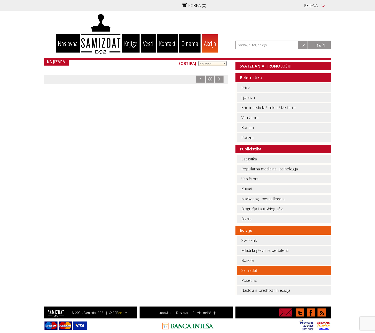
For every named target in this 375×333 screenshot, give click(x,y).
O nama (189, 43)
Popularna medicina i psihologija (269, 168)
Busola (247, 260)
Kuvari (246, 188)
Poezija (247, 137)
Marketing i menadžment (263, 198)
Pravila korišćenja (205, 313)
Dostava (182, 313)
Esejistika (249, 159)
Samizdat (249, 270)
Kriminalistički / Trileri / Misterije (268, 107)
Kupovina (164, 313)
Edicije (246, 230)
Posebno (249, 280)
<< (210, 79)
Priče (245, 87)
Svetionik (249, 240)
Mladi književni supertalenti (265, 250)
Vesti (148, 43)
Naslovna (68, 43)
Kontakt (167, 43)
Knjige (130, 43)
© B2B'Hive (118, 313)
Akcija (210, 43)
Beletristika (251, 77)
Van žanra (249, 117)
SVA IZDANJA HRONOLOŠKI (265, 66)
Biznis (246, 218)
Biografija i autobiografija (262, 208)
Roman (247, 127)
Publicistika (251, 149)
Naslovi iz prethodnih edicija (265, 290)
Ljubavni (248, 97)
